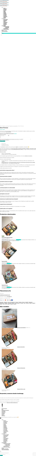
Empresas (3, 415)
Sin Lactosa (5, 15)
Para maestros (5, 22)
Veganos (5, 17)
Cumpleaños (6, 439)
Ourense (27, 303)
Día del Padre (6, 435)
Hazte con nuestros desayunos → (12, 402)
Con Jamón (5, 14)
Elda (24, 303)
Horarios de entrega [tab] (5, 144)
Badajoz (33, 303)
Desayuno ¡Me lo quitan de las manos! (7, 237)
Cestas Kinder (7, 27)
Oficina (4, 21)
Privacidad (3, 411)
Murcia (23, 302)
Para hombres (5, 16)
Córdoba (21, 303)
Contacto (3, 413)
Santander (1, 302)
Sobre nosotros (4, 408)
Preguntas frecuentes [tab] (5, 145)
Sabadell (5, 303)
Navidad (5, 441)
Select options (18, 239)
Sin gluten (5, 9)
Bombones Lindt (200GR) (4, 133)
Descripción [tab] (4, 143)
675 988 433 (9, 296)
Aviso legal (3, 412)
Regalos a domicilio (4, 30)
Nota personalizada (11, 139)
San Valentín (5, 24)
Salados (5, 11)
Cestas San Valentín (6, 29)
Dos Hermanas (17, 303)
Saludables (5, 13)
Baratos (5, 420)
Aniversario (5, 20)
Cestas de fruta (6, 28)
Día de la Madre (6, 19)
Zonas (3, 414)
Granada (5, 302)
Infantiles (5, 426)
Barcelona (30, 302)
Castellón (26, 302)
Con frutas (5, 429)
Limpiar (15, 133)
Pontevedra (2, 303)
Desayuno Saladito (4, 261)
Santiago (20, 302)
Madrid (30, 303)
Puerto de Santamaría (11, 302)
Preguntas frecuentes (5, 410)
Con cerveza (5, 8)
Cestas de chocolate (6, 26)
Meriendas (5, 23)
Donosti (16, 302)
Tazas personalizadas (5, 31)
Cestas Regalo (4, 25)
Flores (3, 447)
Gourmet (5, 12)
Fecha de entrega (3, 134)
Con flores (5, 10)
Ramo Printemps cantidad (4, 140)
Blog (2, 409)
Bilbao (13, 303)
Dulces (5, 424)
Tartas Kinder (7, 444)
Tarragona (9, 303)
